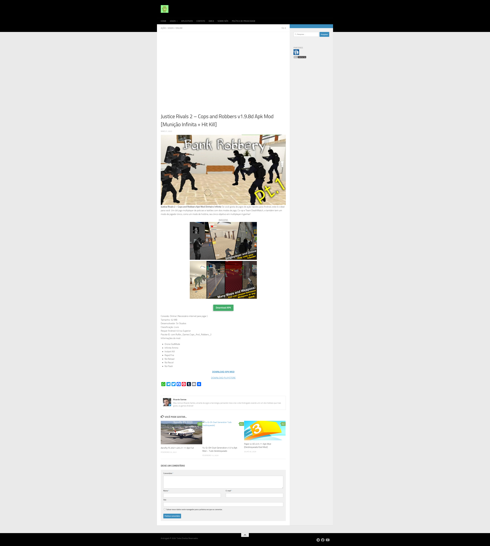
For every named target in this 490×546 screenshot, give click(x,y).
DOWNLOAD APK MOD (223, 371)
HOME (163, 21)
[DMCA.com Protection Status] (299, 58)
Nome (166, 491)
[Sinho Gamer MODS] (296, 54)
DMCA (211, 21)
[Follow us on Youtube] (327, 540)
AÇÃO (163, 28)
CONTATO (200, 21)
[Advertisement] (223, 55)
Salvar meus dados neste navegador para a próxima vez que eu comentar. (194, 509)
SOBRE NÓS (223, 21)
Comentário (168, 473)
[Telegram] (318, 540)
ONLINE (179, 28)
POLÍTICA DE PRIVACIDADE (243, 21)
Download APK (223, 307)
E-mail (229, 491)
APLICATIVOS (187, 21)
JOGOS (173, 21)
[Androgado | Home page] (164, 9)
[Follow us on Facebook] (323, 540)
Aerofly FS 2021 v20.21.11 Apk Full (177, 448)
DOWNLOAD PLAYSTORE (223, 377)
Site (164, 500)
